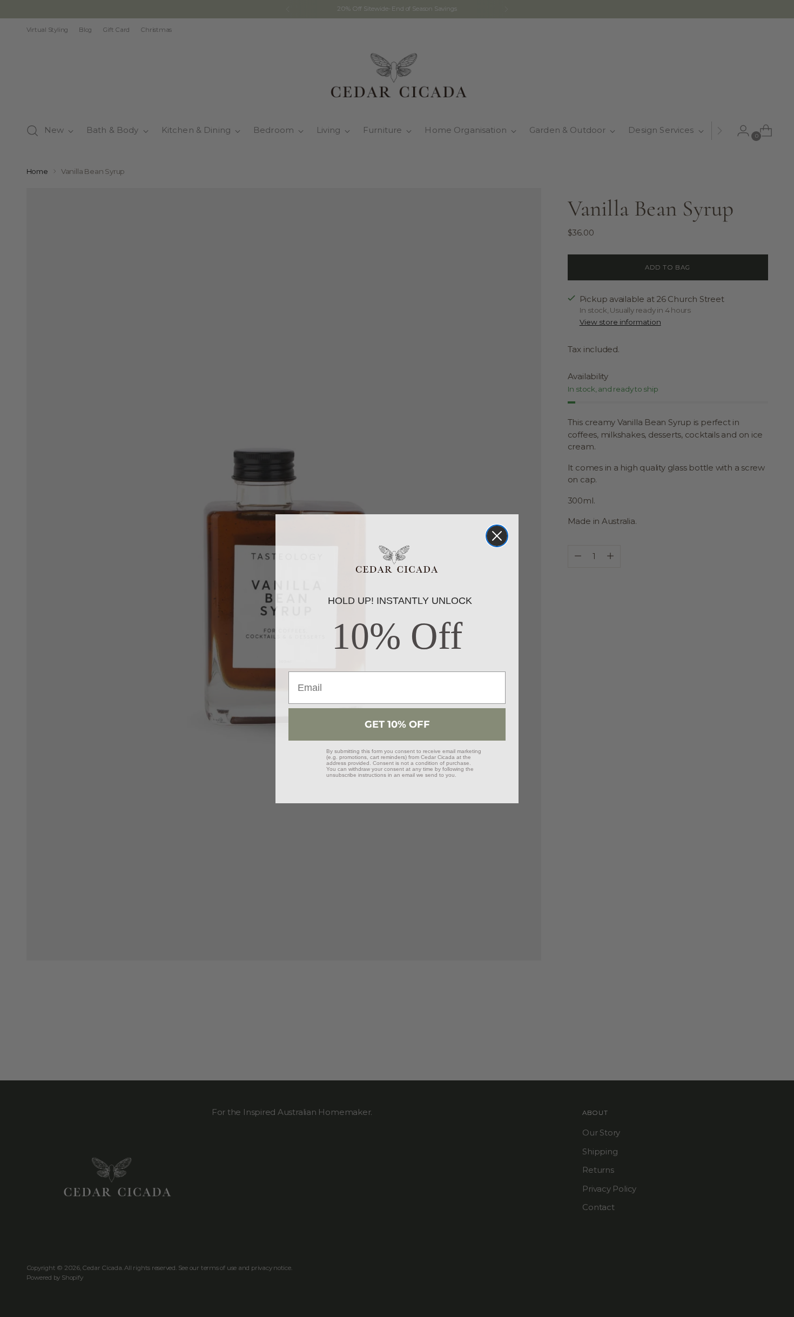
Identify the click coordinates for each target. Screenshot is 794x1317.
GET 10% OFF (397, 724)
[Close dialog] (497, 536)
